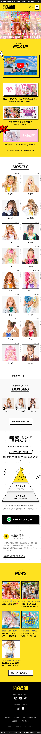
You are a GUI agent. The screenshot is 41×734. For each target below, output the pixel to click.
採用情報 (14, 721)
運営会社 (7, 717)
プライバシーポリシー (29, 717)
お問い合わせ (25, 721)
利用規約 (16, 717)
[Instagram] (15, 698)
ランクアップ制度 (22, 506)
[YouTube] (20, 698)
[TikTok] (25, 698)
